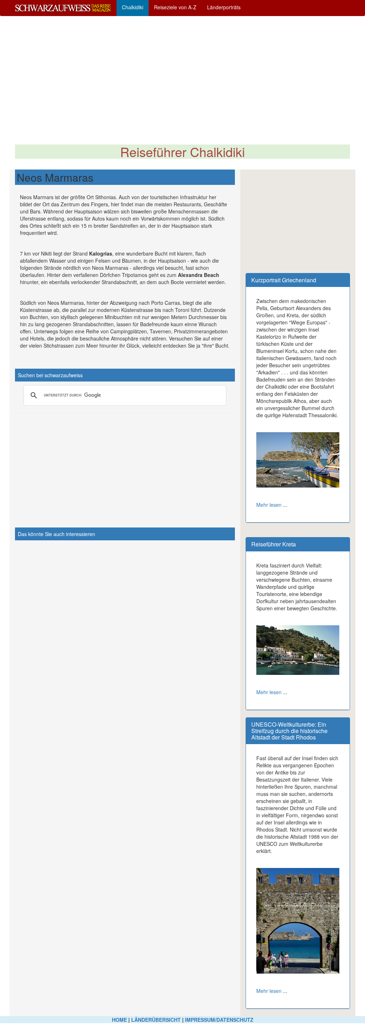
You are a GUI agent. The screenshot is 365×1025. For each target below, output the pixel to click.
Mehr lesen (269, 504)
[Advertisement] (182, 80)
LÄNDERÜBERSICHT (156, 1019)
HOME (119, 1019)
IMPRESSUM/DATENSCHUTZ (219, 1019)
